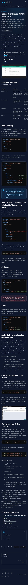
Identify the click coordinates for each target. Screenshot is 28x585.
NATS (5, 52)
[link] (14, 535)
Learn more (6, 538)
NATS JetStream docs (10, 520)
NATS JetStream (8, 59)
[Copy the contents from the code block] (24, 139)
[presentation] (14, 145)
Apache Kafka (8, 523)
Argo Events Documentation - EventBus (15, 515)
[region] (14, 104)
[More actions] (11, 30)
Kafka (5, 62)
